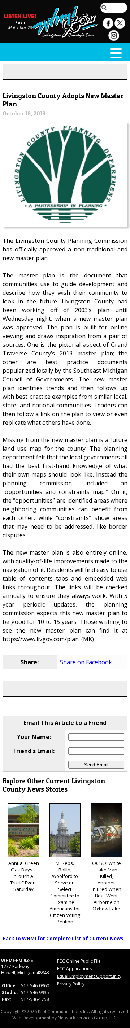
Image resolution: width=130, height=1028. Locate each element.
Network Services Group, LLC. (88, 1018)
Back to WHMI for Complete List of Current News (63, 938)
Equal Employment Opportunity (89, 976)
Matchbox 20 (20, 27)
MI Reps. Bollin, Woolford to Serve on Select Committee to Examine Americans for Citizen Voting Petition (64, 892)
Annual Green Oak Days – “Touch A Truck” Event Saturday (23, 876)
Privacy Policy (70, 984)
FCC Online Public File (79, 961)
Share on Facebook (86, 662)
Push (20, 22)
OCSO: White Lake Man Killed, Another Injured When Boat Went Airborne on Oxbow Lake (106, 886)
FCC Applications (74, 969)
